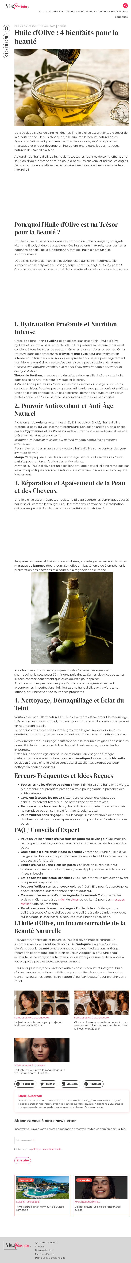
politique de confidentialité (46, 1149)
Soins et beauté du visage (29, 1065)
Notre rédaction (44, 1250)
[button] (125, 5)
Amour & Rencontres (87, 1202)
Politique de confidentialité (50, 1257)
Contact (39, 1246)
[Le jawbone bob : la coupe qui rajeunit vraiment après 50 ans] (41, 1003)
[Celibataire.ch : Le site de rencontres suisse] (101, 1187)
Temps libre (33, 1202)
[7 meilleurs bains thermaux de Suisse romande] (42, 1187)
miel (61, 899)
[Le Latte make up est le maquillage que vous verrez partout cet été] (41, 1050)
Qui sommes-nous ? (46, 1242)
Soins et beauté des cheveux (31, 1017)
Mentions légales (44, 1254)
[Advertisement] (71, 196)
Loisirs (20, 1202)
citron (75, 899)
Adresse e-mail (25, 1140)
